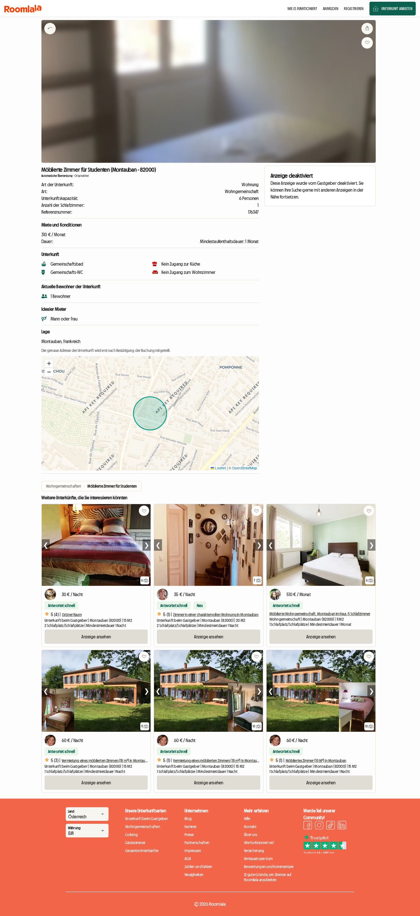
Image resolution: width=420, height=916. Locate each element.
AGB (188, 859)
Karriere (190, 827)
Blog (188, 819)
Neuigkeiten (194, 875)
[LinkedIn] (342, 826)
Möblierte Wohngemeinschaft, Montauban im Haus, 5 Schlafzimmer (320, 614)
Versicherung (254, 851)
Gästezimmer (135, 843)
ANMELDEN (330, 9)
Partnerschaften (197, 843)
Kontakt (250, 827)
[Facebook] (307, 826)
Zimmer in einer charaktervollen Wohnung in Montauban (215, 615)
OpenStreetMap (244, 467)
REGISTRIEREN (353, 9)
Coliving (131, 835)
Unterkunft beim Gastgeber (146, 819)
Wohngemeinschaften (142, 827)
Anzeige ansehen (96, 636)
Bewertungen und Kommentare (268, 867)
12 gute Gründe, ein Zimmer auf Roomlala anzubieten (267, 877)
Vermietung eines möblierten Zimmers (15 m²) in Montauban (106, 761)
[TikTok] (330, 826)
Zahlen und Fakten (199, 867)
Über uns (250, 835)
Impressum (193, 851)
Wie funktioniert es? (259, 843)
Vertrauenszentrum (258, 859)
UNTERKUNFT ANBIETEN (396, 9)
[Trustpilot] (324, 852)
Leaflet (220, 467)
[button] (49, 363)
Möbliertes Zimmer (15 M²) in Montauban (316, 761)
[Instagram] (319, 826)
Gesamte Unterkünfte (141, 851)
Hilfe (247, 819)
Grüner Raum (72, 615)
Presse (189, 835)
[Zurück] (50, 36)
